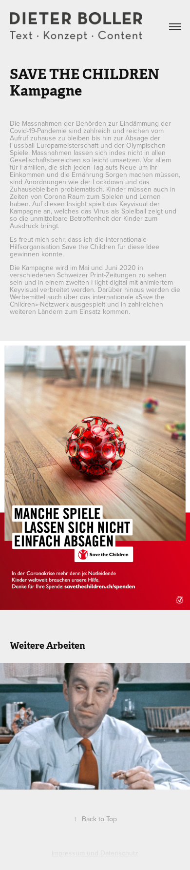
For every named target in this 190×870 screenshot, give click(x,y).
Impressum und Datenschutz (95, 853)
